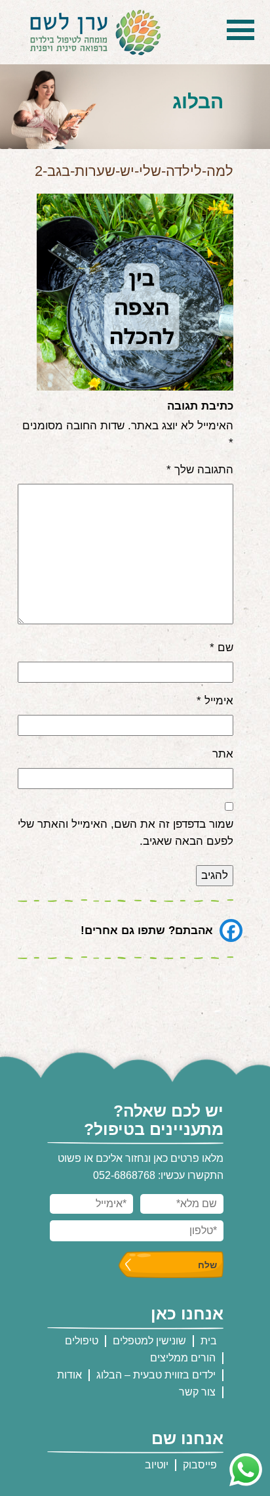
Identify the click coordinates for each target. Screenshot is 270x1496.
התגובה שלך (199, 469)
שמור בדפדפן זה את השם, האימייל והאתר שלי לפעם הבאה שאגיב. (125, 832)
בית (209, 1340)
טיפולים (81, 1340)
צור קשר (197, 1392)
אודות (69, 1374)
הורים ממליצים (183, 1357)
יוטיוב (156, 1464)
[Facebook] (231, 930)
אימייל (215, 701)
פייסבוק (200, 1464)
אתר (222, 754)
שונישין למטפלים (149, 1340)
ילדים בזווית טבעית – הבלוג (156, 1374)
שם (221, 647)
